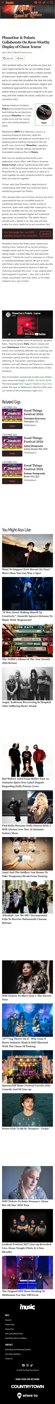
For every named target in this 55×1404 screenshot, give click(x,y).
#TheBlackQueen (30, 425)
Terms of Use (9, 1329)
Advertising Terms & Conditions (16, 1338)
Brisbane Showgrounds (34, 473)
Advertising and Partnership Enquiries (18, 1349)
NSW (45, 449)
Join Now (45, 234)
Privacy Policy (10, 1324)
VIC (36, 421)
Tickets (12, 426)
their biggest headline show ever (35, 383)
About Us (8, 1320)
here (40, 390)
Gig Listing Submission (13, 1354)
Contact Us (8, 1358)
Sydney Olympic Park (33, 449)
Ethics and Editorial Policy (14, 1334)
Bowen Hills (29, 476)
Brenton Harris (26, 52)
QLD (37, 476)
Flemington (29, 421)
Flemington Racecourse (34, 418)
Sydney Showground (33, 446)
